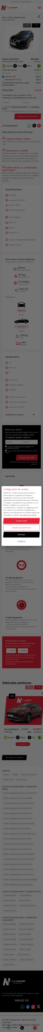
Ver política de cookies (28, 515)
